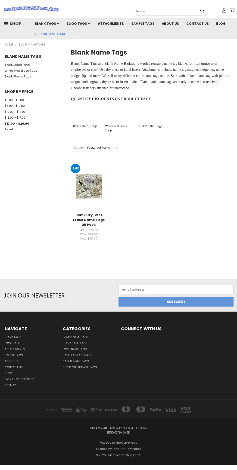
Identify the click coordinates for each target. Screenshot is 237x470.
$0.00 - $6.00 (14, 100)
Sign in (10, 379)
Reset (9, 129)
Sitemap (10, 385)
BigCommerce (126, 443)
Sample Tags (142, 23)
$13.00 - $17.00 (15, 117)
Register (27, 379)
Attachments (111, 23)
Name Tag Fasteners (77, 355)
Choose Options (89, 190)
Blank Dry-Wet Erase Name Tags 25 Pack (89, 220)
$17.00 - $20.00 (17, 123)
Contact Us (197, 23)
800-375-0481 (53, 34)
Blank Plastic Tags (18, 76)
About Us (170, 23)
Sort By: (79, 147)
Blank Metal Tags (17, 64)
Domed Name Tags (76, 337)
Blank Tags (46, 23)
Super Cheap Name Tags (80, 367)
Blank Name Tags (75, 343)
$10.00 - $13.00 (15, 112)
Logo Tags (77, 23)
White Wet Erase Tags (21, 70)
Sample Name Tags (76, 361)
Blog (221, 23)
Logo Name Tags (75, 349)
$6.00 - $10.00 (15, 106)
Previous (230, 455)
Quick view (88, 182)
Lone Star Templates (126, 449)
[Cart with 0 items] (232, 10)
